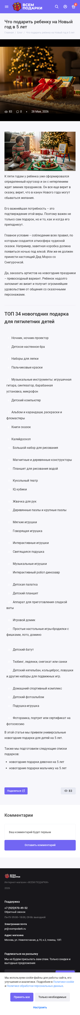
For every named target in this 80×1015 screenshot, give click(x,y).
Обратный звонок (14, 911)
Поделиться (14, 790)
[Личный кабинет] (65, 6)
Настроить (40, 1007)
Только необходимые (52, 997)
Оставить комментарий (40, 845)
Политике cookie (63, 981)
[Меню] (6, 6)
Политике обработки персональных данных (35, 985)
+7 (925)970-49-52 (16, 907)
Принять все (22, 997)
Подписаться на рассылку (21, 954)
